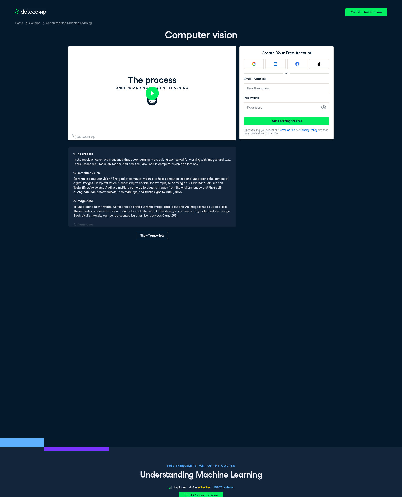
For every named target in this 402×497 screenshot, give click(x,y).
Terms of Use (287, 130)
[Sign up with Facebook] (297, 64)
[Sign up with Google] (254, 64)
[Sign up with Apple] (319, 64)
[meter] (200, 487)
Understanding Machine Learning (69, 23)
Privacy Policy (308, 130)
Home (19, 23)
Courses (34, 23)
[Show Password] (323, 107)
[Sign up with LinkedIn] (275, 64)
